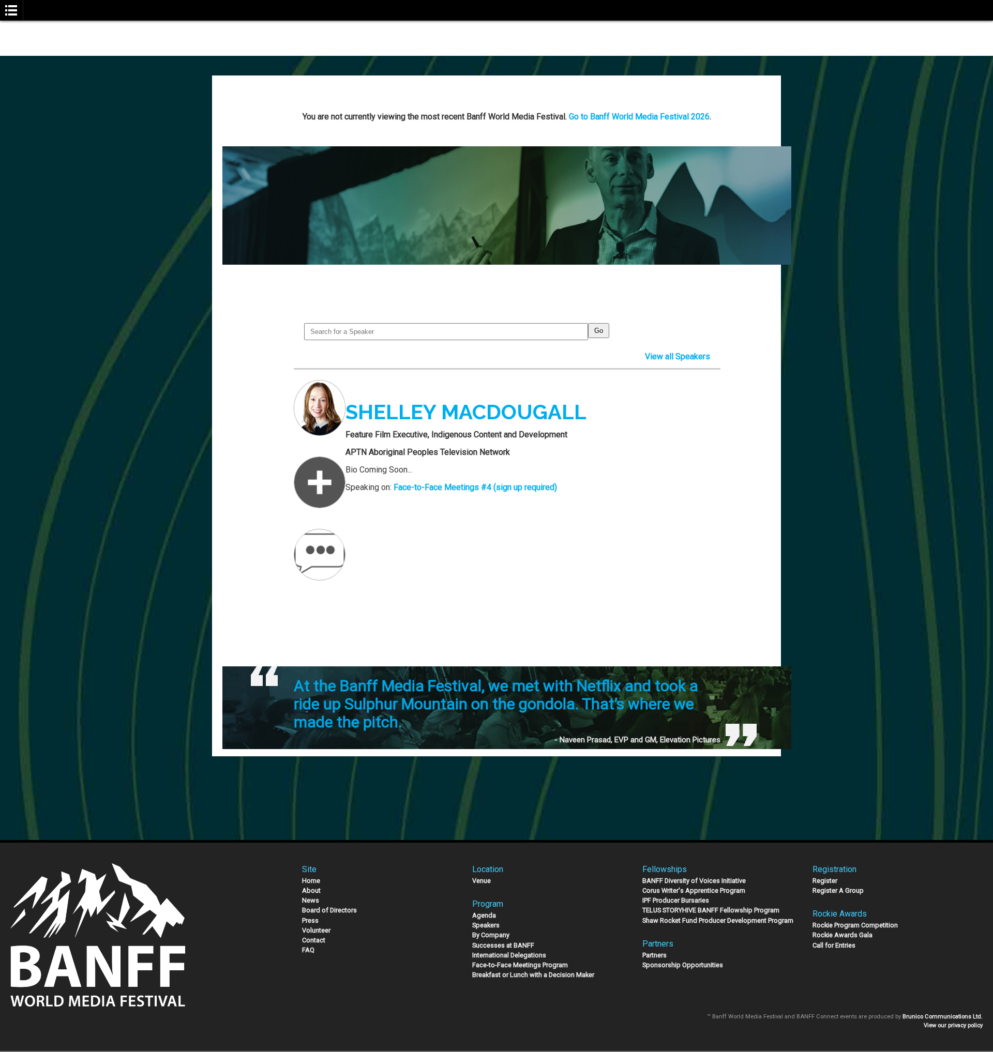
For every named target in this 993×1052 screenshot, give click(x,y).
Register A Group (838, 890)
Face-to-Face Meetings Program (520, 965)
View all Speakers (677, 356)
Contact (313, 940)
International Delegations (509, 955)
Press (310, 920)
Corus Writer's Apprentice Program (693, 890)
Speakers (486, 925)
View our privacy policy (953, 1025)
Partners (654, 955)
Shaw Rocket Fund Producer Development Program (717, 920)
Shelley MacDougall (465, 412)
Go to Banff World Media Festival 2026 (639, 116)
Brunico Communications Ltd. (942, 1016)
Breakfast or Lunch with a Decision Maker (533, 975)
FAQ (308, 950)
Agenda (484, 915)
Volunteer (316, 930)
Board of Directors (329, 910)
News (310, 900)
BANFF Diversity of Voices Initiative (694, 881)
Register (825, 881)
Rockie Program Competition (855, 925)
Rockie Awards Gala (842, 935)
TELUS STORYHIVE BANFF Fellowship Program (710, 910)
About (311, 890)
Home (311, 881)
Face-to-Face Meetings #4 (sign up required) (475, 487)
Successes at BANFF (503, 945)
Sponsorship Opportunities (682, 965)
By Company (490, 935)
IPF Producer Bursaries (675, 900)
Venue (481, 881)
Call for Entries (834, 945)
